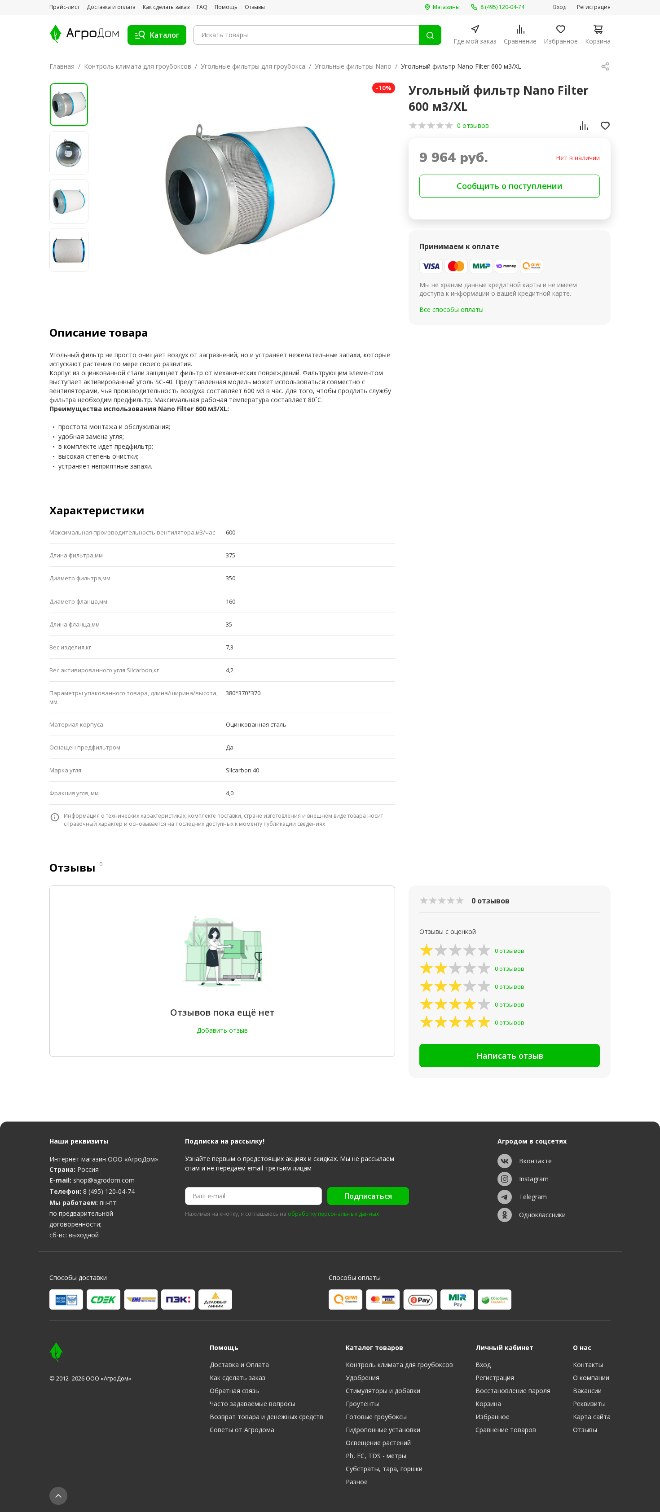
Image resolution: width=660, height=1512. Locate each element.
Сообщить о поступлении (510, 185)
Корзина (488, 1403)
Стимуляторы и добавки (383, 1390)
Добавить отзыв (222, 1030)
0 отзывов (473, 125)
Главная (62, 66)
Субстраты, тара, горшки (384, 1468)
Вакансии (587, 1390)
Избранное (492, 1416)
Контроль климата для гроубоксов (137, 66)
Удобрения (362, 1377)
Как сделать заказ (166, 7)
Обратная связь (234, 1390)
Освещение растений (378, 1442)
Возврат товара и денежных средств (266, 1416)
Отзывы (255, 7)
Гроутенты (362, 1403)
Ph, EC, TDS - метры (376, 1455)
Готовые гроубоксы (376, 1416)
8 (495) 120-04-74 (109, 1191)
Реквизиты (589, 1403)
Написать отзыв (509, 1055)
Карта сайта (592, 1416)
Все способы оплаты (451, 309)
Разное (357, 1481)
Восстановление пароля (512, 1390)
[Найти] (430, 35)
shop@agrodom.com (104, 1180)
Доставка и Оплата (239, 1364)
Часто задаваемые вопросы (252, 1403)
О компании (591, 1377)
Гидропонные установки (383, 1429)
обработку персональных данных (333, 1214)
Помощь (226, 7)
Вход (559, 7)
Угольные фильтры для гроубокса (253, 66)
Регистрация (594, 7)
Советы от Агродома (242, 1429)
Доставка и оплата (111, 7)
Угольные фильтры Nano (353, 66)
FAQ (202, 7)
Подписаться (368, 1196)
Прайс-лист (64, 7)
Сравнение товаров (505, 1429)
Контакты (588, 1364)
